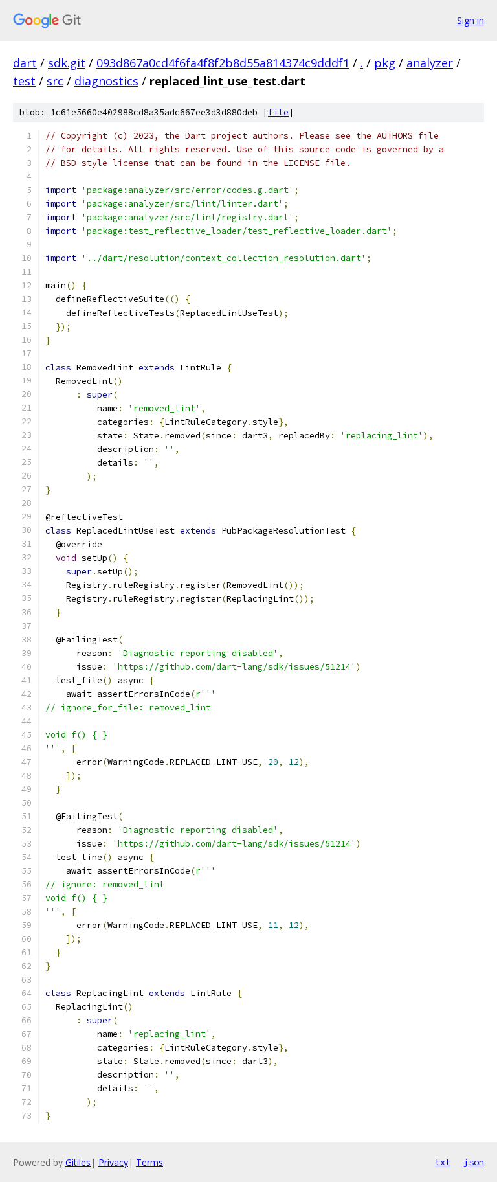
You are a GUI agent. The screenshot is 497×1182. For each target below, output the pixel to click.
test (24, 81)
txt (442, 1162)
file (278, 112)
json (473, 1162)
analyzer (429, 63)
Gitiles (78, 1162)
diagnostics (106, 81)
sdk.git (66, 63)
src (55, 81)
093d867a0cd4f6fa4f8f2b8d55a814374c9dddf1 (222, 63)
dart (25, 63)
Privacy (113, 1162)
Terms (149, 1162)
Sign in (470, 20)
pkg (384, 63)
